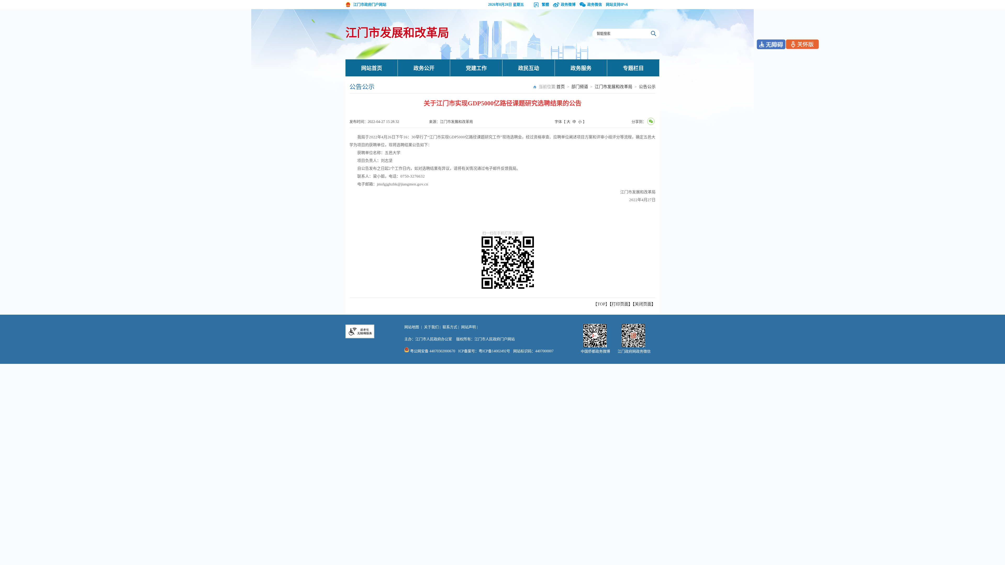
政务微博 (568, 5)
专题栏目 (633, 68)
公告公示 (647, 86)
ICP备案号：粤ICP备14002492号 (484, 351)
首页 (560, 86)
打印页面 (620, 304)
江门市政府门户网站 (369, 5)
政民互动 (528, 68)
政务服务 (581, 68)
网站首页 (371, 68)
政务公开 (424, 68)
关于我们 (431, 327)
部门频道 (579, 86)
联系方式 (450, 327)
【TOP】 (601, 304)
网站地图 (411, 327)
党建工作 (476, 68)
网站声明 (468, 327)
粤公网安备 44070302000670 (432, 351)
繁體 (545, 5)
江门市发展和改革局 (397, 33)
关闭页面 (643, 304)
